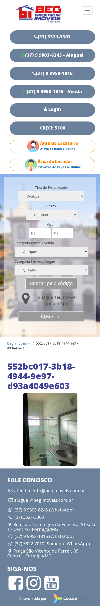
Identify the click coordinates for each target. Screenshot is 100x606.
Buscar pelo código (51, 283)
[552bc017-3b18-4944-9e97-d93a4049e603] (50, 429)
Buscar (53, 316)
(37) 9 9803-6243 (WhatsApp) (44, 510)
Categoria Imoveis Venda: (35, 243)
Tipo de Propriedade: (51, 187)
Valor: (51, 224)
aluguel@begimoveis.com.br (43, 500)
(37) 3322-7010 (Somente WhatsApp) (52, 543)
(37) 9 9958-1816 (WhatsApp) (44, 536)
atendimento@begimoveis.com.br (49, 490)
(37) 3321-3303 (29, 517)
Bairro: (51, 206)
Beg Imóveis (17, 343)
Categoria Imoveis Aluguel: (35, 261)
